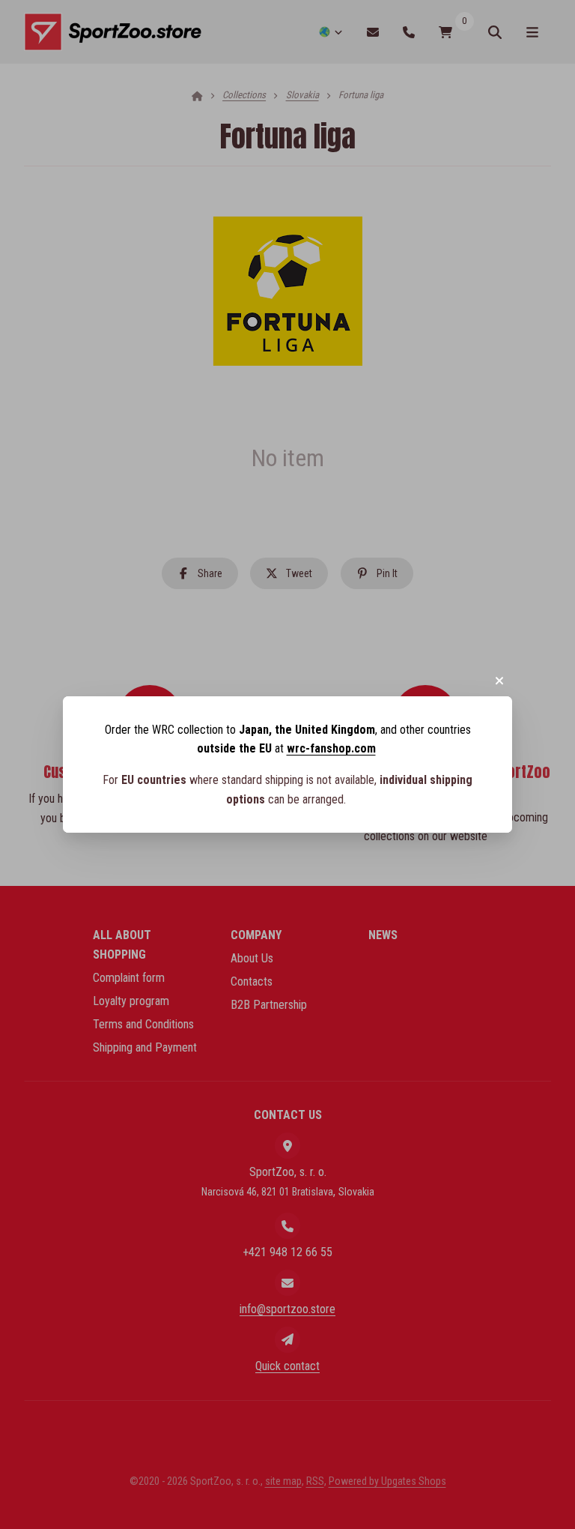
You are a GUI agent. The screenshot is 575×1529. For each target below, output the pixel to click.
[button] (499, 680)
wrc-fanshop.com (331, 748)
